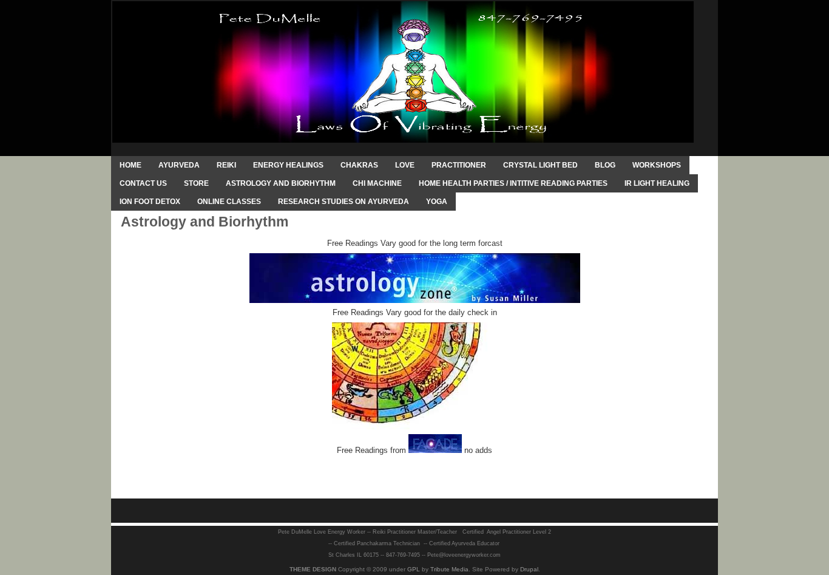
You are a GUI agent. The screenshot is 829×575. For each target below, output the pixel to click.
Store (196, 183)
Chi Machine (377, 183)
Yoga (436, 201)
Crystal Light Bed (540, 165)
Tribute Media (449, 569)
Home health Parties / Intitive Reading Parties (513, 183)
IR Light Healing (656, 183)
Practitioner (458, 165)
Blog (605, 165)
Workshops (656, 165)
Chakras (359, 165)
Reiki (226, 165)
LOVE (404, 165)
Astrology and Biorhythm (281, 183)
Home (130, 165)
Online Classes (229, 201)
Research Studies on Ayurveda (343, 201)
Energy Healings (288, 165)
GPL (413, 569)
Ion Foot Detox (150, 201)
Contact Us (143, 183)
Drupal (529, 569)
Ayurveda (179, 165)
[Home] (403, 71)
